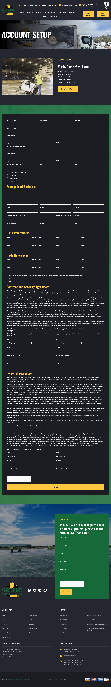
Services (38, 12)
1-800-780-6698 (70, 83)
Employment (62, 12)
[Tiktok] (107, 5)
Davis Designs (61, 679)
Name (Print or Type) (13, 355)
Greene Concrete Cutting (18, 679)
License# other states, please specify (68, 215)
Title (8, 363)
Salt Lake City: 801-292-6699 (73, 664)
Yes (10, 281)
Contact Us (54, 16)
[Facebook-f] (105, 3)
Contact (59, 237)
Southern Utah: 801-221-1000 (73, 662)
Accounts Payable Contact (15, 164)
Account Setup (50, 12)
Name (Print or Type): (14, 469)
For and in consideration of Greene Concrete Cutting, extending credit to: (31, 426)
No (10, 279)
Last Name (64, 545)
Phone (75, 164)
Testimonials (73, 12)
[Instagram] (107, 3)
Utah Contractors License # (16, 215)
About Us (30, 12)
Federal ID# (43, 120)
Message (63, 569)
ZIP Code (59, 143)
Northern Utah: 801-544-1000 (73, 660)
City (8, 143)
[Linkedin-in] (105, 5)
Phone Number (65, 561)
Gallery (45, 16)
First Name (64, 537)
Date (8, 339)
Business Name (11, 120)
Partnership (13, 178)
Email (41, 164)
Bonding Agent (11, 223)
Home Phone (77, 191)
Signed (9, 347)
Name (8, 191)
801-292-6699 (67, 80)
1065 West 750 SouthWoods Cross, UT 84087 (65, 75)
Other (11, 181)
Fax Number (77, 120)
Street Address (11, 135)
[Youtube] (106, 7)
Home (22, 12)
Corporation (13, 175)
